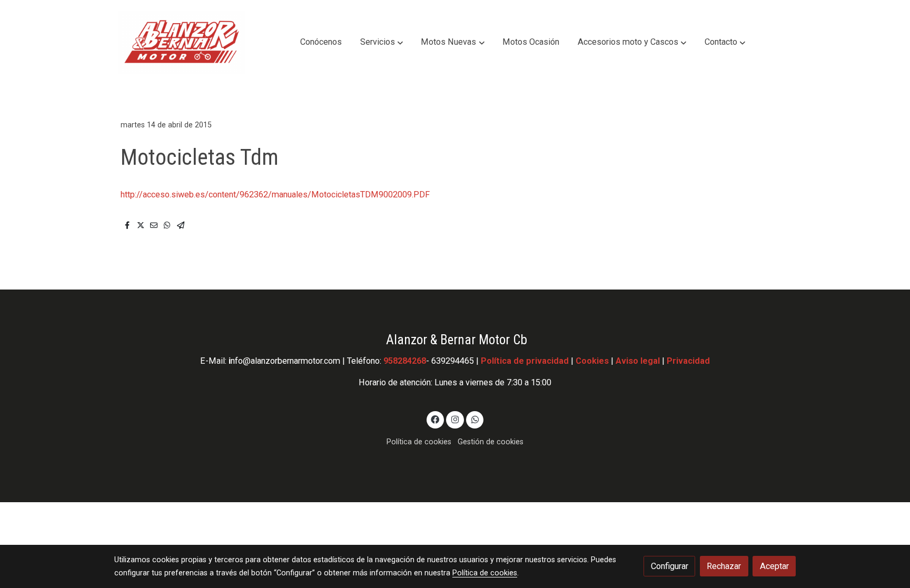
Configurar (669, 566)
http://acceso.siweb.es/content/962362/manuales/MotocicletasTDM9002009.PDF (275, 195)
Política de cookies (419, 441)
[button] (381, 42)
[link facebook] (435, 419)
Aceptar (774, 566)
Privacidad (688, 361)
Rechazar (724, 566)
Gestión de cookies (490, 441)
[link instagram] (455, 419)
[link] (181, 42)
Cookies (592, 361)
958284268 (404, 361)
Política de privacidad (525, 361)
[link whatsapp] (475, 419)
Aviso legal (638, 361)
